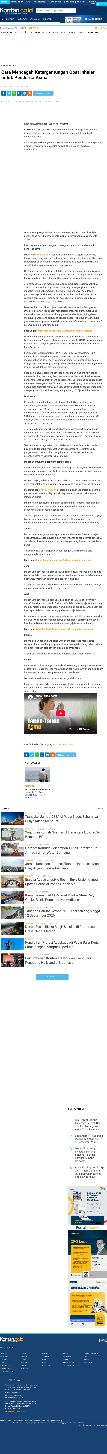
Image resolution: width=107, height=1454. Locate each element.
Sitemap (3, 1420)
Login (92, 4)
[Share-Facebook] (3, 93)
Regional (24, 1362)
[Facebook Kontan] (99, 1340)
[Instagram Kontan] (106, 1340)
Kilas (85, 1356)
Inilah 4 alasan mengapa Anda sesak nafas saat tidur (64, 560)
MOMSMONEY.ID (68, 2)
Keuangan (35, 19)
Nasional (6, 23)
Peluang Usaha (5, 1368)
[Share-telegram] (24, 93)
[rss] (29, 93)
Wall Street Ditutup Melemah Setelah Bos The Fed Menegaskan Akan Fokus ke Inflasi (87, 1124)
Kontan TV (46, 1365)
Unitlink (66, 1359)
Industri (47, 19)
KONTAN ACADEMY (25, 2)
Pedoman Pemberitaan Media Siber (38, 1420)
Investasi (22, 19)
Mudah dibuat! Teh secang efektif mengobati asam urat (65, 629)
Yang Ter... (25, 1365)
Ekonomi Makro (69, 1365)
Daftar (103, 4)
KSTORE (14, 2)
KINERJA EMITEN (54, 2)
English (23, 1353)
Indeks (99, 808)
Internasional (21, 23)
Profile (10, 1420)
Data (16, 28)
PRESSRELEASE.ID (40, 2)
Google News (66, 744)
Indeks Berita (52, 977)
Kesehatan (25, 1368)
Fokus (23, 1359)
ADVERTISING (91, 2)
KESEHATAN (7, 65)
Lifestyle (6, 28)
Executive (45, 1356)
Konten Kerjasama (91, 1353)
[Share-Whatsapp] (14, 93)
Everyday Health (47, 489)
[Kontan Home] (2, 19)
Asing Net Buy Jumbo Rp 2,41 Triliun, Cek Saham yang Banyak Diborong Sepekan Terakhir (89, 1172)
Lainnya (102, 28)
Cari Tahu (24, 1371)
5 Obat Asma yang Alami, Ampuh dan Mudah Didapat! (64, 330)
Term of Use (18, 1420)
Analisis (44, 1353)
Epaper (4, 2)
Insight (28, 813)
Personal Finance (41, 23)
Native (86, 1359)
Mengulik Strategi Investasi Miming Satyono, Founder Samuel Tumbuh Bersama (85, 1155)
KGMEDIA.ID (80, 2)
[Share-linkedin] (19, 93)
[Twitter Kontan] (102, 1340)
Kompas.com (44, 254)
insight (10, 19)
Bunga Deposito (69, 1362)
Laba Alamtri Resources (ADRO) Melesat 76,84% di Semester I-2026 (89, 1139)
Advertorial (88, 1362)
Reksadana (67, 1356)
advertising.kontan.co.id (16, 1411)
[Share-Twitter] (9, 93)
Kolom (44, 1359)
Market (65, 1353)
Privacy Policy (57, 1420)
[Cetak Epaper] (83, 22)
